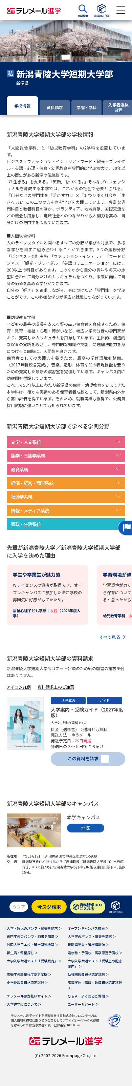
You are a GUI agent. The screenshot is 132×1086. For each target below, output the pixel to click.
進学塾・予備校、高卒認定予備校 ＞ (95, 952)
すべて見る (109, 637)
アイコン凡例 (19, 687)
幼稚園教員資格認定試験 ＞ (88, 974)
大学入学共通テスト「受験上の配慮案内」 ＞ (95, 963)
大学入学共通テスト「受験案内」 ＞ (34, 960)
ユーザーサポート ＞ (83, 1004)
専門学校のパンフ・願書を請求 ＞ (33, 936)
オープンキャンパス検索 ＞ (88, 928)
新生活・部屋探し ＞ (22, 952)
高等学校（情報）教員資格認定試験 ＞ (95, 985)
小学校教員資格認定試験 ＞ (27, 982)
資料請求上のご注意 (56, 687)
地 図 (85, 828)
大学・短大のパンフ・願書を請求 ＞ (34, 928)
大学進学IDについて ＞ (24, 1004)
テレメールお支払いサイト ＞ (29, 996)
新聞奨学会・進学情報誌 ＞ (88, 944)
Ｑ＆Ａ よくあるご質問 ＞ (88, 996)
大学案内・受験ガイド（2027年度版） (87, 712)
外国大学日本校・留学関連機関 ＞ (32, 944)
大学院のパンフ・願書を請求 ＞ (92, 936)
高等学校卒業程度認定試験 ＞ (29, 974)
